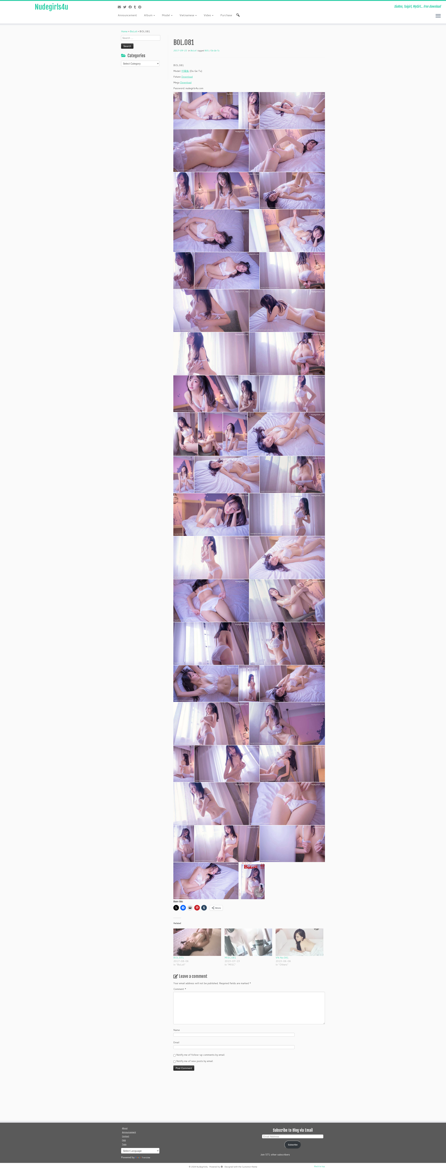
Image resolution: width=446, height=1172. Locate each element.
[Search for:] (239, 15)
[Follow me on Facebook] (131, 7)
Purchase (226, 15)
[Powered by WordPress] (222, 1166)
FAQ (124, 1140)
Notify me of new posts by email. (194, 1061)
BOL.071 (178, 957)
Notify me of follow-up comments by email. (200, 1055)
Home (124, 31)
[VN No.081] (299, 942)
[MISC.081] (248, 942)
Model (166, 15)
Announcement (127, 15)
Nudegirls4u (51, 7)
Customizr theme (249, 1166)
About (125, 1128)
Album (148, 15)
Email (176, 1042)
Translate (146, 1157)
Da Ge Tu (215, 50)
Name (176, 1030)
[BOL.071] (197, 942)
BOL (207, 50)
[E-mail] (120, 7)
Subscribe (293, 1144)
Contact (125, 1136)
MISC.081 (230, 957)
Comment (179, 989)
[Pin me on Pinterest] (141, 7)
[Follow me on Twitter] (126, 7)
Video (208, 15)
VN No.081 (282, 957)
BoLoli (133, 31)
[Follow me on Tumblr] (136, 7)
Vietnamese (187, 15)
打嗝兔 (185, 71)
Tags (124, 1144)
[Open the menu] (438, 16)
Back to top (319, 1166)
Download (187, 76)
